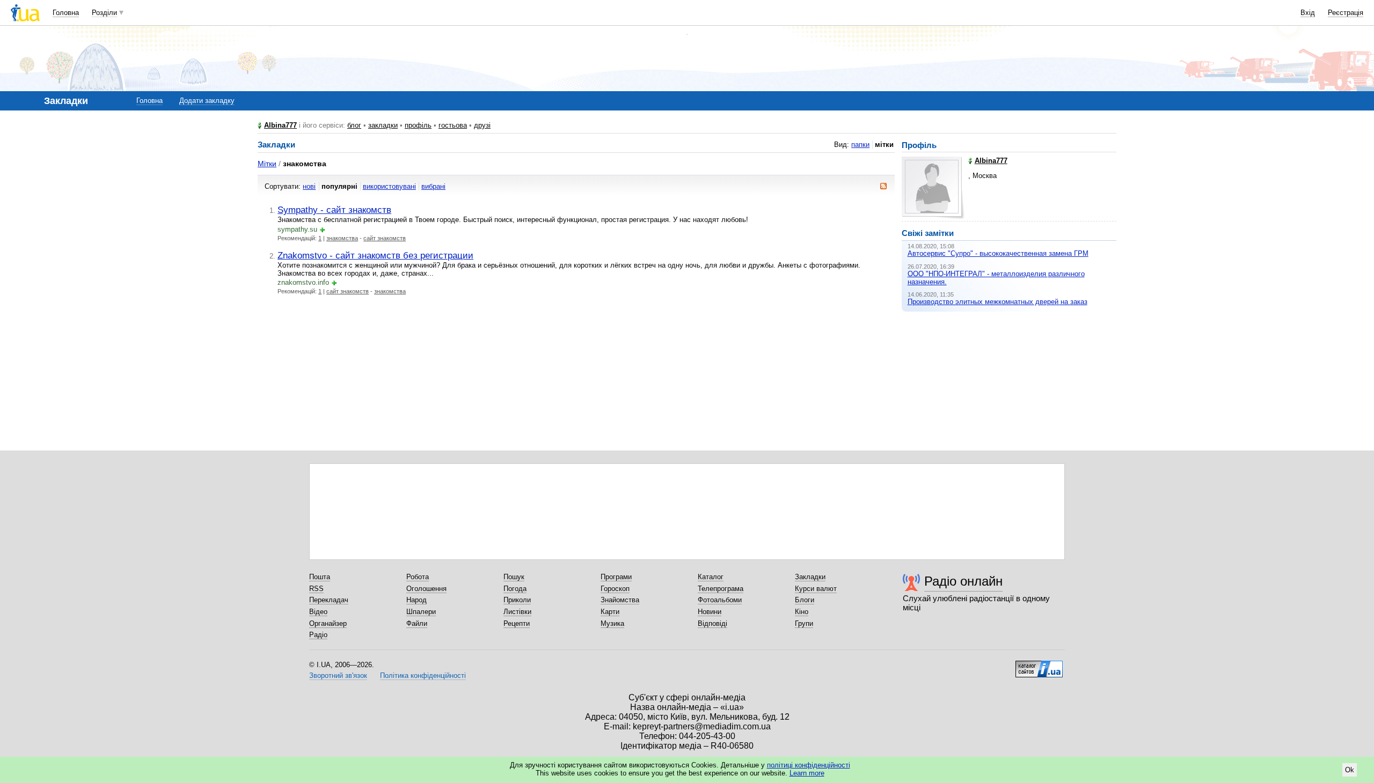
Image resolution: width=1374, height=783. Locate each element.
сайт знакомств (384, 238)
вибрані (433, 186)
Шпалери (421, 612)
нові (309, 186)
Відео (318, 612)
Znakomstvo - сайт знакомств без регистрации (375, 255)
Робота (417, 577)
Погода (515, 589)
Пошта (319, 577)
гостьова (452, 125)
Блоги (804, 600)
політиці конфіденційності (808, 765)
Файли (416, 623)
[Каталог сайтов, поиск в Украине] (1039, 665)
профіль (418, 125)
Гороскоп (615, 589)
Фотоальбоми (720, 600)
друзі (482, 125)
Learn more (807, 773)
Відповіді (712, 623)
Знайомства (620, 600)
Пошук (513, 577)
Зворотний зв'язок (338, 675)
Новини (709, 612)
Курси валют (816, 589)
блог (354, 125)
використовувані (389, 186)
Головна (66, 13)
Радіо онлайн (963, 581)
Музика (612, 623)
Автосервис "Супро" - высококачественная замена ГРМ (998, 253)
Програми (616, 577)
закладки (383, 125)
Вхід (1307, 13)
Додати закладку (207, 101)
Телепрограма (720, 589)
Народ (416, 600)
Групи (804, 623)
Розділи (104, 13)
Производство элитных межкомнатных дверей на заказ (997, 302)
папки (860, 145)
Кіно (801, 612)
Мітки (267, 163)
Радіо (318, 635)
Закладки (810, 577)
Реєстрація (1345, 13)
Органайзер (328, 623)
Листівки (517, 612)
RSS (316, 589)
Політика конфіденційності (423, 675)
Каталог (710, 577)
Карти (610, 612)
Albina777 (280, 125)
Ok (1349, 770)
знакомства (342, 238)
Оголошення (426, 589)
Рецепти (516, 623)
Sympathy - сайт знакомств (334, 209)
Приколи (517, 600)
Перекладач (328, 600)
